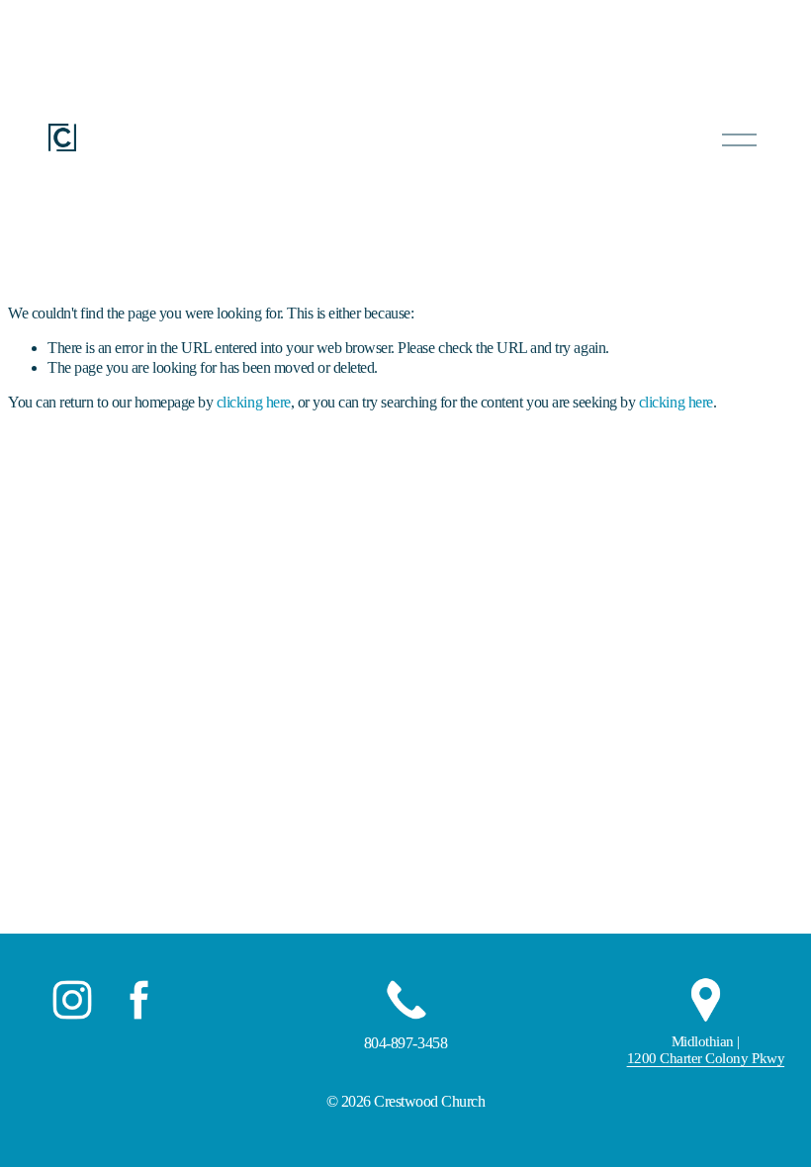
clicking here (254, 402)
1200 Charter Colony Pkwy (705, 1058)
